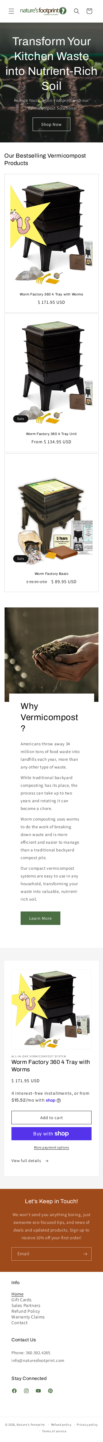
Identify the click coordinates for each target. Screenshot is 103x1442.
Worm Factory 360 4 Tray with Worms (51, 294)
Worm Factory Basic (52, 574)
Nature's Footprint (31, 1425)
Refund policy (61, 1425)
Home (17, 1294)
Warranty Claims (28, 1317)
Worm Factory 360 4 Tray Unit (51, 434)
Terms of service (54, 1431)
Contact (19, 1323)
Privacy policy (87, 1425)
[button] (11, 11)
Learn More (40, 918)
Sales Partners (25, 1305)
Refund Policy (25, 1311)
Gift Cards (21, 1300)
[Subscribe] (85, 1254)
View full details (26, 1160)
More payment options (51, 1147)
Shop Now (51, 124)
